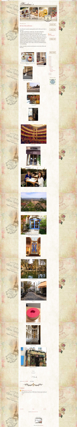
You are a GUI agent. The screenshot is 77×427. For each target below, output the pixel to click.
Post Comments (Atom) (35, 411)
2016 (50, 64)
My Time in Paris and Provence (52, 71)
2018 (50, 63)
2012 (50, 74)
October (51, 66)
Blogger (42, 425)
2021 (50, 59)
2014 (50, 65)
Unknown (23, 390)
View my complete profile (51, 35)
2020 (50, 60)
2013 (50, 73)
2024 (50, 56)
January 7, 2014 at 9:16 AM (28, 390)
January (51, 69)
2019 (50, 61)
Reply (22, 394)
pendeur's (50, 34)
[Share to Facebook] (32, 381)
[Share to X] (31, 381)
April (50, 68)
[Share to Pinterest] (33, 381)
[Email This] (30, 381)
